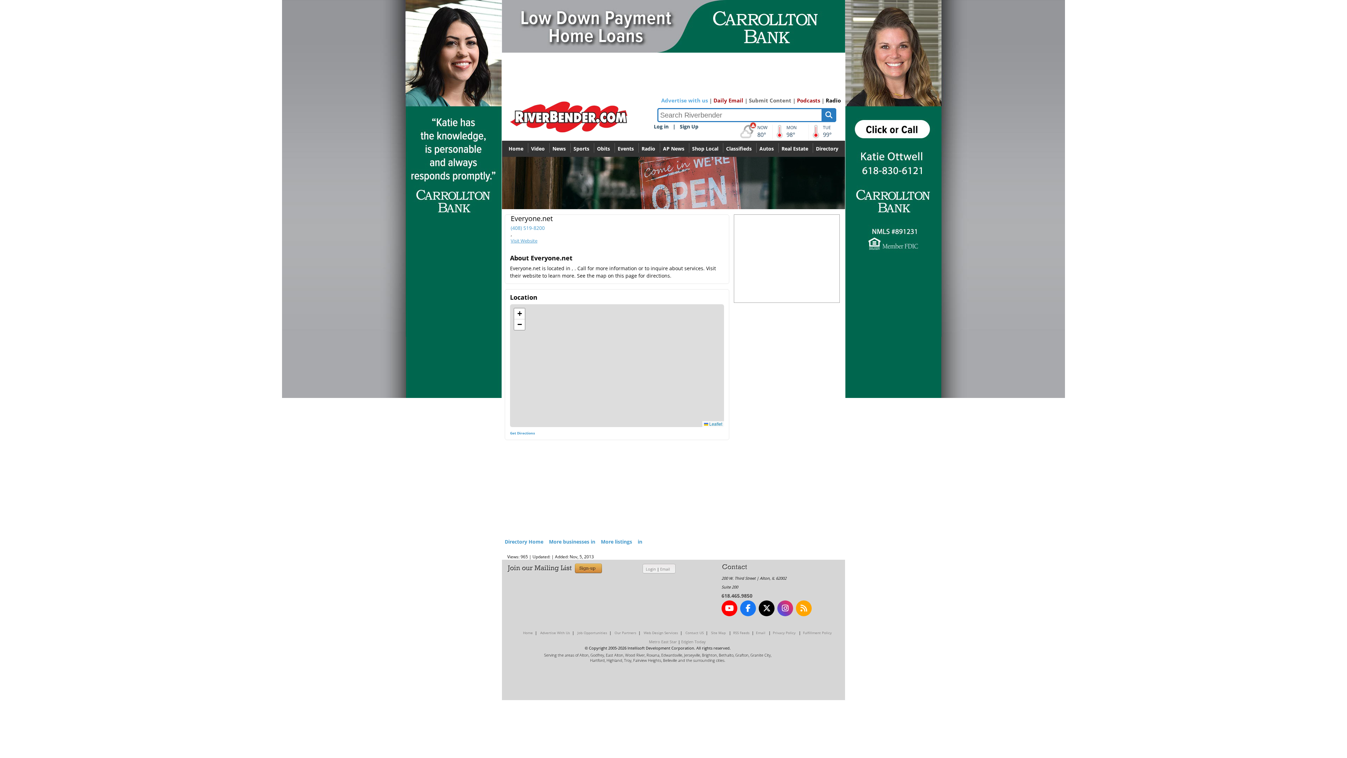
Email (665, 569)
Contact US (694, 632)
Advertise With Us (555, 632)
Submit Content (770, 100)
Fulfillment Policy (817, 632)
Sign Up (689, 126)
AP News (673, 148)
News (559, 148)
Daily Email (728, 100)
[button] (519, 313)
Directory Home (524, 541)
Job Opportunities (592, 632)
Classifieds (739, 148)
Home (516, 148)
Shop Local (705, 148)
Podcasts (808, 100)
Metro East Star (663, 641)
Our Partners (625, 632)
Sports (581, 148)
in (640, 541)
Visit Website (524, 241)
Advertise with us (684, 100)
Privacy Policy (784, 632)
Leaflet (715, 424)
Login (651, 569)
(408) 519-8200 (528, 228)
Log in (661, 126)
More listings (616, 541)
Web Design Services (661, 632)
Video (538, 148)
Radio (833, 100)
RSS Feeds (741, 632)
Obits (603, 148)
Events (626, 148)
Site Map (718, 632)
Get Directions (522, 433)
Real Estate (795, 148)
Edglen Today (693, 641)
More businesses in (572, 541)
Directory (827, 148)
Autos (766, 148)
